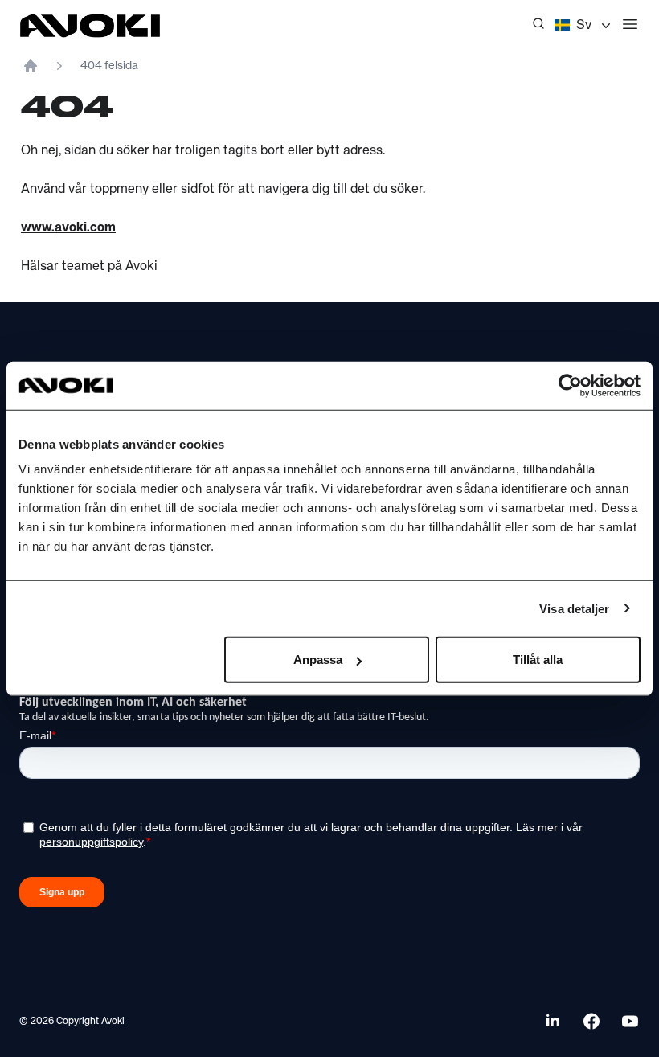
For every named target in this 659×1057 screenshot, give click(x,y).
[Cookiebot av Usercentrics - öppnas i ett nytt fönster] (570, 385)
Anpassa (317, 659)
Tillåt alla (538, 659)
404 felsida (109, 66)
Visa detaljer (574, 608)
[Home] (31, 66)
